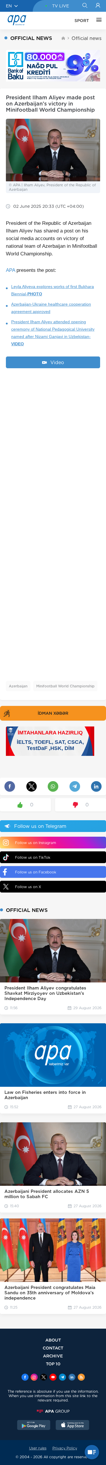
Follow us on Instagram (35, 843)
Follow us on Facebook (35, 872)
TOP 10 (53, 1363)
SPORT (81, 20)
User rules (38, 1448)
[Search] (85, 6)
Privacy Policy (64, 1448)
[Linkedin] (71, 1378)
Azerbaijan (18, 686)
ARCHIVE (53, 1355)
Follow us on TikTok (32, 857)
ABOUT (53, 1339)
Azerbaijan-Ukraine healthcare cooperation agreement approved (51, 308)
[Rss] (81, 1378)
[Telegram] (62, 1378)
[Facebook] (25, 1378)
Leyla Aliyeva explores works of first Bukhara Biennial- (52, 290)
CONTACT (53, 1347)
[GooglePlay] (34, 1425)
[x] (43, 1378)
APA (10, 270)
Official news (87, 38)
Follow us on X (28, 887)
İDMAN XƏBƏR (53, 713)
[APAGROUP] (53, 1411)
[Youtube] (53, 1378)
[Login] (98, 6)
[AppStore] (72, 1425)
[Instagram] (34, 1378)
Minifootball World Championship (65, 686)
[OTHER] (97, 21)
